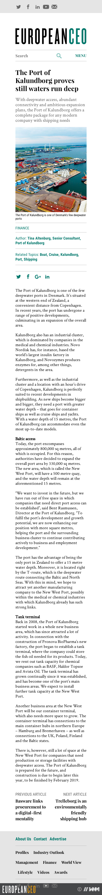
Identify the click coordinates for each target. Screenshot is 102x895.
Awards (60, 872)
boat (43, 254)
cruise (54, 254)
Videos (43, 872)
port (18, 259)
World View (71, 862)
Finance (22, 228)
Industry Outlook (48, 852)
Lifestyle (25, 872)
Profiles (22, 852)
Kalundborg (69, 254)
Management (26, 862)
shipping (30, 259)
